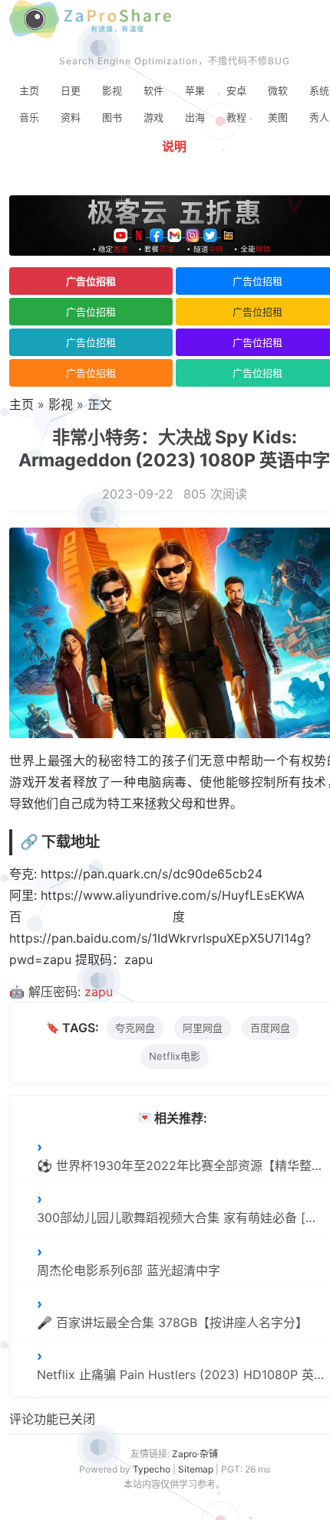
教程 (236, 117)
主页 (29, 90)
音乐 (29, 117)
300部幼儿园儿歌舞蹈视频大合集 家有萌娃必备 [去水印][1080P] (182, 1217)
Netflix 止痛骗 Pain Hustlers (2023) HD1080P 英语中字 (182, 1374)
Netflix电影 (174, 1056)
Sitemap (195, 1469)
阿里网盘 (203, 1028)
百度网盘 (270, 1028)
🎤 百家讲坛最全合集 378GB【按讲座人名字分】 (172, 1322)
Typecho (151, 1469)
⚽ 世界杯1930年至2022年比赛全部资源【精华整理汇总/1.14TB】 (182, 1165)
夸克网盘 (135, 1028)
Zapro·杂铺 (195, 1454)
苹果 (195, 90)
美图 (278, 117)
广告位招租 (91, 281)
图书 (112, 117)
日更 (71, 90)
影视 (112, 90)
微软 (278, 90)
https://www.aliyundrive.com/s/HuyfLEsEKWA (173, 895)
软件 (153, 90)
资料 (71, 117)
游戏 (153, 117)
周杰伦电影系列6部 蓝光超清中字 (128, 1270)
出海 (195, 117)
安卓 (236, 90)
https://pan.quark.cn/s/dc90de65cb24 (151, 873)
